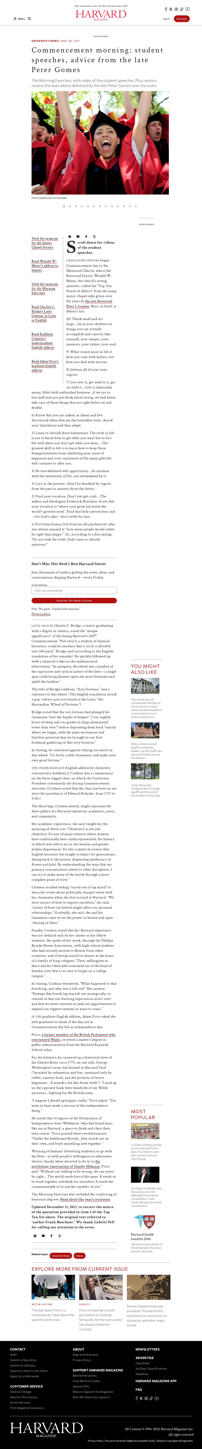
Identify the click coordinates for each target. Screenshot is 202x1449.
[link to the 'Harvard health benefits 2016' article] (147, 1223)
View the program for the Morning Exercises (45, 288)
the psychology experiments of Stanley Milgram (66, 1164)
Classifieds (142, 1363)
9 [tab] (112, 206)
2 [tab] (70, 206)
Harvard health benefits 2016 (142, 1236)
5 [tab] (88, 206)
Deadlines (142, 1374)
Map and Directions (85, 1354)
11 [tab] (124, 206)
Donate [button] (182, 18)
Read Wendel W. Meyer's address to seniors (45, 265)
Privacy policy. (41, 614)
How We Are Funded (86, 1381)
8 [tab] (106, 206)
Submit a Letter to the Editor (29, 1370)
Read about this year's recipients (85, 1199)
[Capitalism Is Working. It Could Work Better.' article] (147, 1176)
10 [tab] (118, 206)
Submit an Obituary (23, 1365)
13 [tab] (136, 206)
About (78, 1349)
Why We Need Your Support (91, 1397)
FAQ (139, 1389)
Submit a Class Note (23, 1360)
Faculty (84, 1304)
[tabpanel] (100, 146)
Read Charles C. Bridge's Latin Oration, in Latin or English (44, 313)
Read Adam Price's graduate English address (45, 366)
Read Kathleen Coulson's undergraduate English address (43, 341)
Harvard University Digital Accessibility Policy (130, 1440)
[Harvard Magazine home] (101, 15)
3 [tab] (76, 206)
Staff (13, 1354)
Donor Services (20, 1402)
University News (45, 40)
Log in (166, 18)
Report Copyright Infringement (175, 1440)
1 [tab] (64, 206)
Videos (79, 1255)
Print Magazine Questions (27, 1408)
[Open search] (29, 18)
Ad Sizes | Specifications (151, 1368)
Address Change (20, 1391)
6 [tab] (94, 206)
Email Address (40, 584)
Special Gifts (81, 1386)
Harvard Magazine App (156, 1381)
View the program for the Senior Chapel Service (45, 243)
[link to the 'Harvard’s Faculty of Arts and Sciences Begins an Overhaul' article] (147, 772)
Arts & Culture (42, 1304)
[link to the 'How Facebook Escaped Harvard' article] (147, 1132)
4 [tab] (82, 206)
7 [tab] (100, 206)
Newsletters (148, 1349)
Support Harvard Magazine (98, 1370)
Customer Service (26, 1386)
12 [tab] (130, 206)
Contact (18, 1349)
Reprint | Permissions (24, 1397)
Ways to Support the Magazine (93, 1391)
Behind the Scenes (85, 1375)
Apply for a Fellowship (24, 1376)
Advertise (145, 1358)
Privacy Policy (82, 1360)
